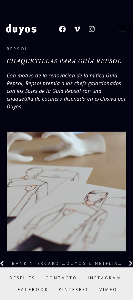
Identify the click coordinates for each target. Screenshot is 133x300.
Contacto (61, 278)
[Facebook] (62, 29)
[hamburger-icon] (122, 29)
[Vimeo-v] (77, 29)
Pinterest (74, 289)
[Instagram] (91, 29)
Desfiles (22, 278)
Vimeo (108, 289)
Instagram (104, 278)
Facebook (33, 289)
